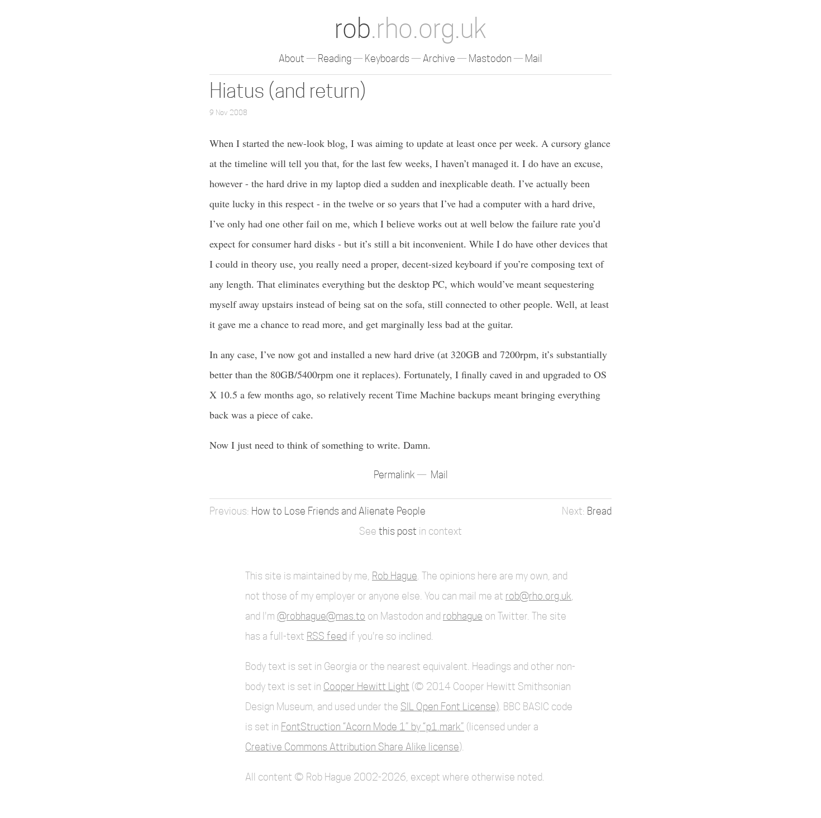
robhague (463, 616)
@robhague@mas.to (321, 616)
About (291, 58)
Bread (599, 511)
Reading (334, 58)
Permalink (395, 475)
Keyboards (387, 58)
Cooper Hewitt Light (366, 686)
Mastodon (490, 58)
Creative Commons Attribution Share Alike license (352, 747)
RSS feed (327, 636)
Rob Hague (394, 576)
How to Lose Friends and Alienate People (338, 511)
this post (398, 531)
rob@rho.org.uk (538, 596)
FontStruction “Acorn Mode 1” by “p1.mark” (372, 727)
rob (410, 28)
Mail (533, 58)
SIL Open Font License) (449, 706)
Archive (439, 58)
